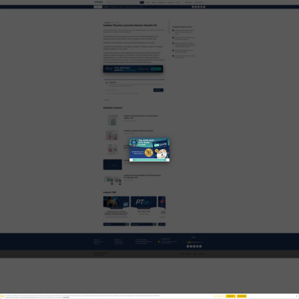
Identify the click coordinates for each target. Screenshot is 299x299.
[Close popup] (167, 139)
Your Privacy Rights (219, 296)
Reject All (230, 296)
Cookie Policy (66, 297)
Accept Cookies (242, 296)
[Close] (296, 296)
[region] (149, 296)
